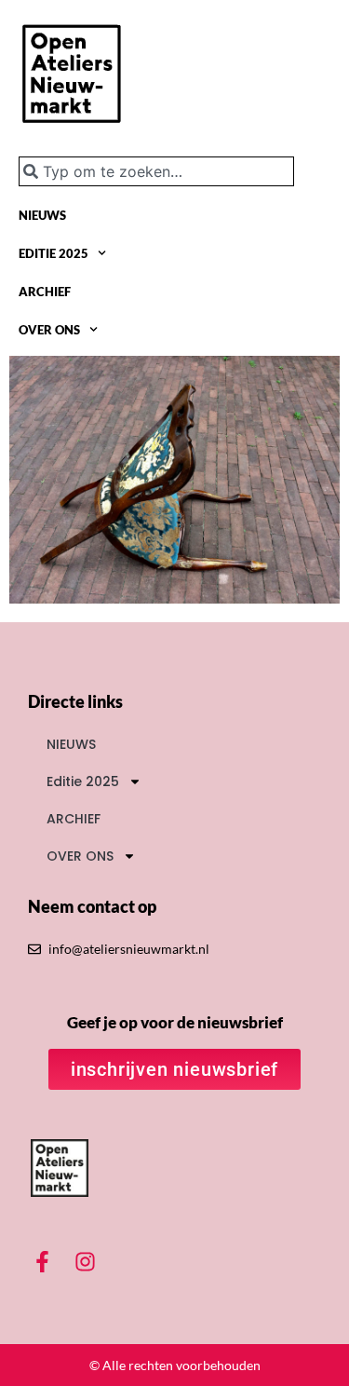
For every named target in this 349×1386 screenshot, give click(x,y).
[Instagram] (85, 1261)
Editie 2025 (53, 253)
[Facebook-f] (42, 1261)
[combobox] (156, 171)
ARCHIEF (45, 291)
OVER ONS (49, 329)
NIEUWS (42, 215)
